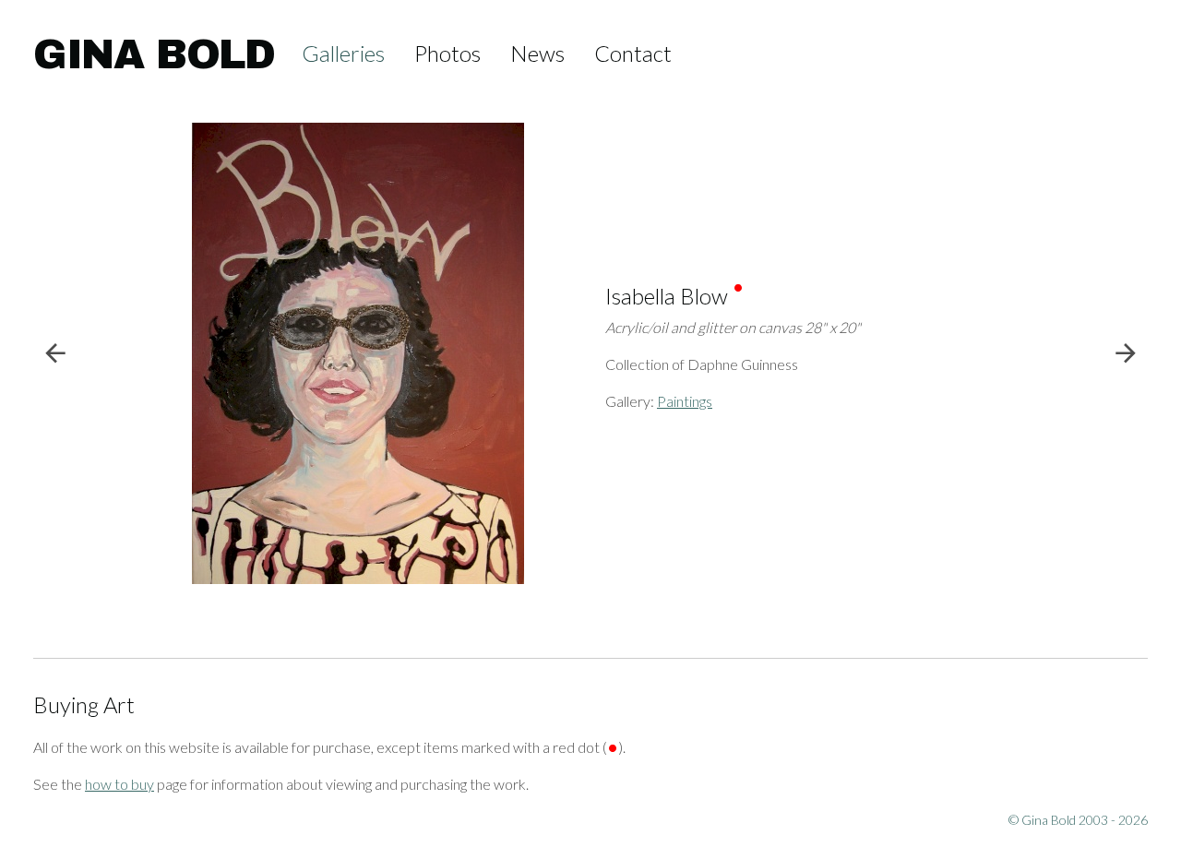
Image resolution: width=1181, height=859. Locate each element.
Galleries (343, 53)
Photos (447, 53)
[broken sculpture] (79, 354)
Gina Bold (154, 54)
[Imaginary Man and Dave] (1101, 354)
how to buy (119, 784)
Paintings (684, 401)
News (537, 53)
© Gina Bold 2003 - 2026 (1078, 820)
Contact (633, 53)
